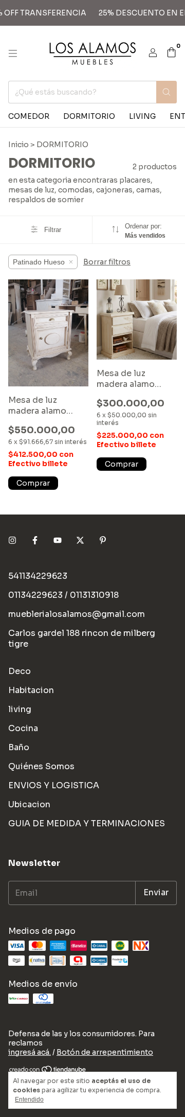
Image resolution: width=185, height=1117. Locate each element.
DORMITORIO (89, 116)
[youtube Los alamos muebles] (57, 540)
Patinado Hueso (39, 262)
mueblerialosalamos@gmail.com (76, 614)
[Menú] (12, 53)
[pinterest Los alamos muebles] (103, 540)
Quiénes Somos (41, 766)
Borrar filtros (107, 262)
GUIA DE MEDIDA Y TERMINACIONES (86, 823)
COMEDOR (28, 116)
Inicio (18, 144)
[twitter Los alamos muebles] (80, 540)
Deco (19, 671)
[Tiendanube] (48, 1071)
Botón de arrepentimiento (105, 1052)
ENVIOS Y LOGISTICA (53, 785)
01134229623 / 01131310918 (63, 595)
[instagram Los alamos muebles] (12, 540)
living (19, 709)
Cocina (23, 728)
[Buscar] (166, 92)
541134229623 (37, 576)
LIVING (142, 116)
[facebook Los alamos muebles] (35, 540)
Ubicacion (29, 804)
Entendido (29, 1099)
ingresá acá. (29, 1052)
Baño (18, 747)
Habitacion (31, 690)
